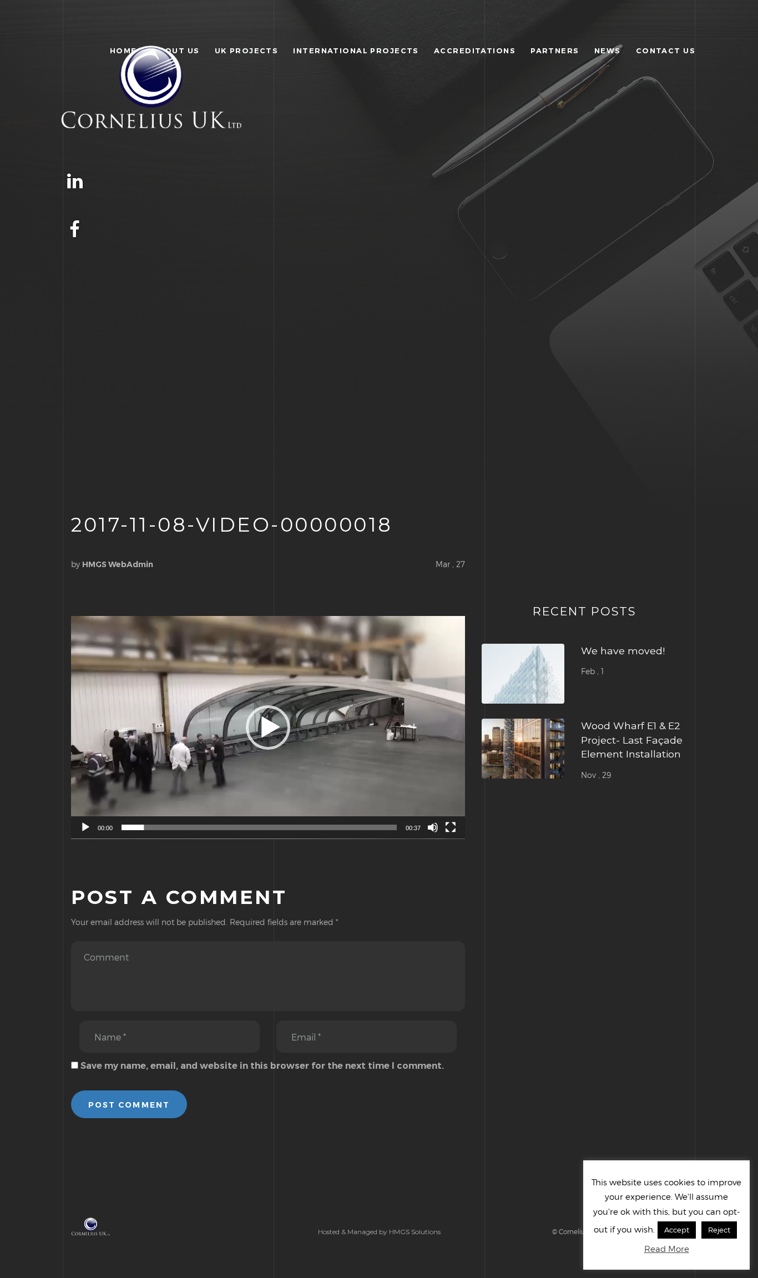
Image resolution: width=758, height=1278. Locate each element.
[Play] (85, 827)
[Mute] (432, 827)
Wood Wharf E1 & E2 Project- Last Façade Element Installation (632, 740)
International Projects (355, 50)
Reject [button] (719, 1229)
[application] (268, 727)
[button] (268, 727)
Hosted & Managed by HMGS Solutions (379, 1232)
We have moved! (623, 650)
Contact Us (665, 50)
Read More (666, 1249)
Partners (554, 50)
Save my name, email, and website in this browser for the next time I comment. (262, 1065)
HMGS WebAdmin (117, 564)
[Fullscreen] (450, 827)
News (607, 50)
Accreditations (475, 50)
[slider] (259, 827)
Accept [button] (676, 1229)
